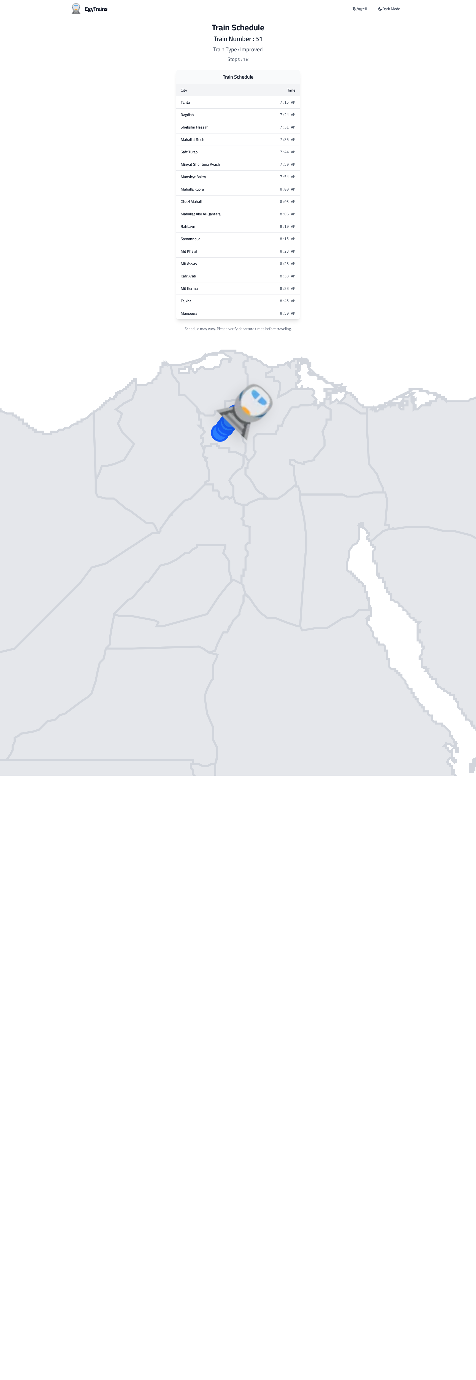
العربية (362, 8)
